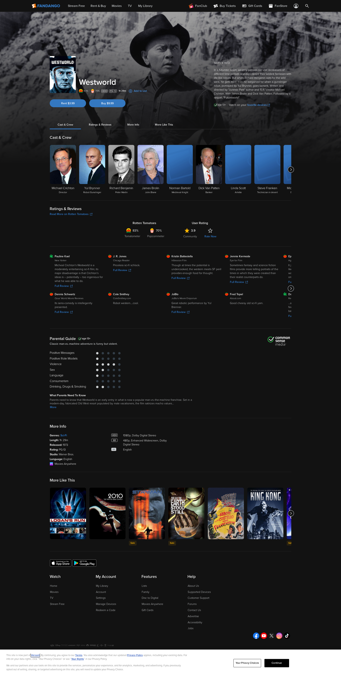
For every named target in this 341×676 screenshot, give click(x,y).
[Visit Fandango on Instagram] (279, 635)
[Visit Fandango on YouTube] (263, 635)
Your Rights (77, 659)
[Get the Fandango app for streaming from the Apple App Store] (60, 562)
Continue (277, 663)
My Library (102, 586)
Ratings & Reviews (100, 124)
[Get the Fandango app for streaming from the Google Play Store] (84, 562)
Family (145, 592)
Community (190, 236)
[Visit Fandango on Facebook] (256, 635)
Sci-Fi (63, 435)
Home (53, 586)
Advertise (193, 616)
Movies (54, 592)
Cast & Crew (65, 124)
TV (51, 598)
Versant (35, 655)
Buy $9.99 (107, 103)
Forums (192, 604)
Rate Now (210, 236)
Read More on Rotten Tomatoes (69, 214)
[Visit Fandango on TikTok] (287, 635)
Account (101, 592)
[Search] (307, 6)
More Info (133, 124)
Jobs (190, 628)
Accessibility (195, 622)
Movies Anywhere (152, 604)
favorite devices (257, 105)
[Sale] (147, 513)
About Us (193, 586)
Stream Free (57, 604)
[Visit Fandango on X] (271, 635)
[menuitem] (252, 6)
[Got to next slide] (290, 169)
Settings (101, 598)
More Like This (164, 124)
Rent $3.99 (68, 103)
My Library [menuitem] (145, 6)
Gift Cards (147, 610)
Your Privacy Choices (247, 663)
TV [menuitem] (130, 6)
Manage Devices (106, 604)
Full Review (62, 286)
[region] (170, 663)
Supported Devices (199, 592)
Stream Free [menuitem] (76, 6)
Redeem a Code (105, 610)
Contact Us (194, 610)
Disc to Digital (150, 598)
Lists (144, 586)
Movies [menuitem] (117, 6)
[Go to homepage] (46, 6)
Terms (78, 655)
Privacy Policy (135, 655)
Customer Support (198, 598)
